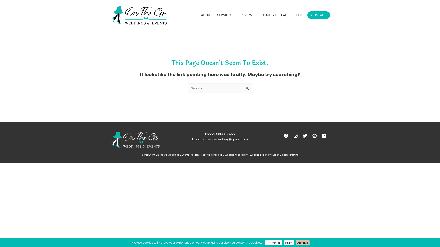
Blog (299, 15)
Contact (318, 15)
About (206, 15)
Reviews (248, 15)
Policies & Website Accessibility (230, 154)
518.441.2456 (225, 134)
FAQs (285, 15)
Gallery (269, 15)
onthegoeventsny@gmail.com (225, 139)
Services (224, 15)
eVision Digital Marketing (285, 154)
